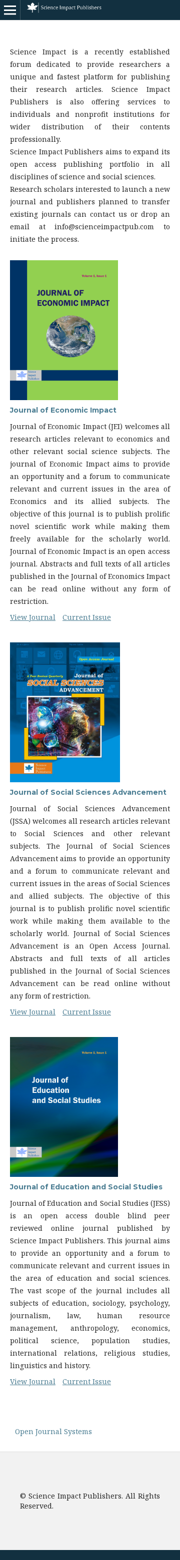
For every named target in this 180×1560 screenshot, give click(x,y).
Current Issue (86, 617)
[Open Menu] (10, 10)
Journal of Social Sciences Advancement (88, 792)
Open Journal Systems (53, 1431)
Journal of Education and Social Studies (86, 1186)
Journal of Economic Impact (63, 410)
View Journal (33, 617)
